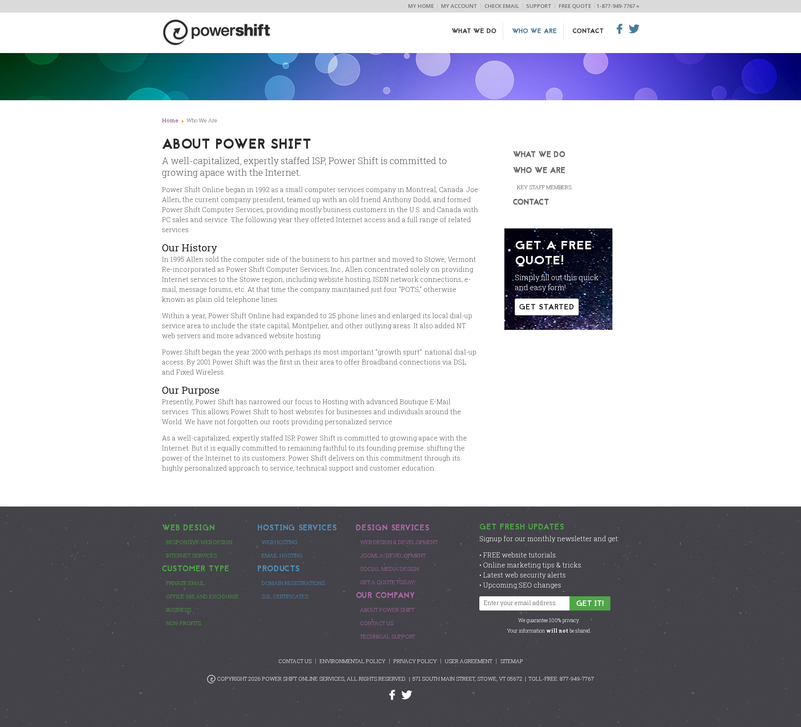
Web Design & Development (399, 542)
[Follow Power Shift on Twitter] (406, 694)
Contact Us (376, 623)
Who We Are (534, 31)
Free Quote (575, 5)
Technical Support (387, 636)
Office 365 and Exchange (202, 596)
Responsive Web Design (199, 542)
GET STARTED (546, 307)
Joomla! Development (393, 555)
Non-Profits (183, 623)
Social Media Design (389, 568)
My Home (421, 5)
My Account (459, 5)
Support (539, 5)
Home (170, 120)
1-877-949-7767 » (618, 6)
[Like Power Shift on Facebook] (395, 694)
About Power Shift (387, 609)
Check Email (501, 5)
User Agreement (468, 661)
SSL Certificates (285, 596)
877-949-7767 (577, 678)
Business (178, 609)
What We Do (473, 31)
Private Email (185, 583)
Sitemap (511, 661)
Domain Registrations (293, 583)
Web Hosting (279, 542)
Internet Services (191, 555)
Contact (588, 31)
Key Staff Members (544, 187)
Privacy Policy (415, 661)
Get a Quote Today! (388, 582)
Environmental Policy (352, 661)
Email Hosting (282, 555)
